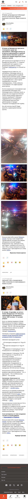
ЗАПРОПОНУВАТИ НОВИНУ (14, 467)
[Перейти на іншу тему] (19, 2)
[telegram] (18, 485)
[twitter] (14, 485)
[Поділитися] (7, 28)
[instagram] (10, 485)
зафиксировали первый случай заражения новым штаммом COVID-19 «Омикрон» (13, 335)
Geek (15, 492)
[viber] (21, 485)
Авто (23, 492)
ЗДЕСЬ (8, 250)
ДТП (11, 272)
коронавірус (21, 455)
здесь (18, 394)
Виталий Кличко (13, 455)
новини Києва (5, 272)
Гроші (19, 492)
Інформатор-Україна (8, 492)
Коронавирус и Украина (11, 417)
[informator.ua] (3, 2)
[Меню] (26, 2)
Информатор (12, 67)
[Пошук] (23, 2)
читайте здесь (14, 388)
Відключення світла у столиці (17, 8)
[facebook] (6, 485)
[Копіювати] (10, 28)
